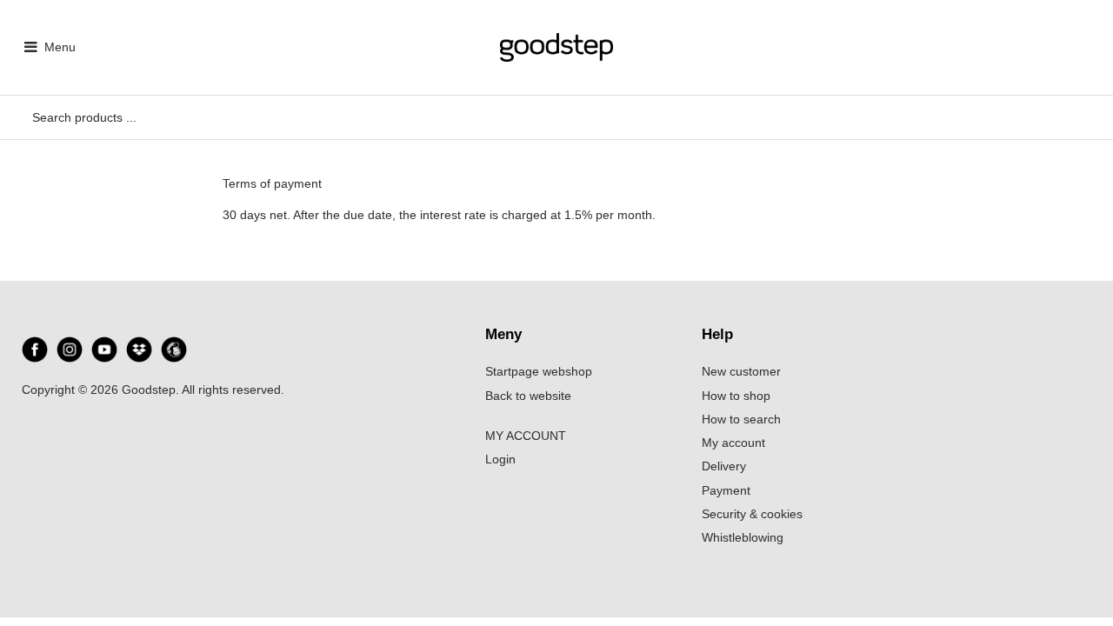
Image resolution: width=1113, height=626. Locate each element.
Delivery (724, 466)
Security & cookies (752, 514)
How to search (741, 419)
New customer (741, 371)
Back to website (528, 396)
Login (500, 459)
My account (733, 443)
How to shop (736, 396)
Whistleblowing (742, 537)
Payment (726, 490)
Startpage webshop (538, 371)
